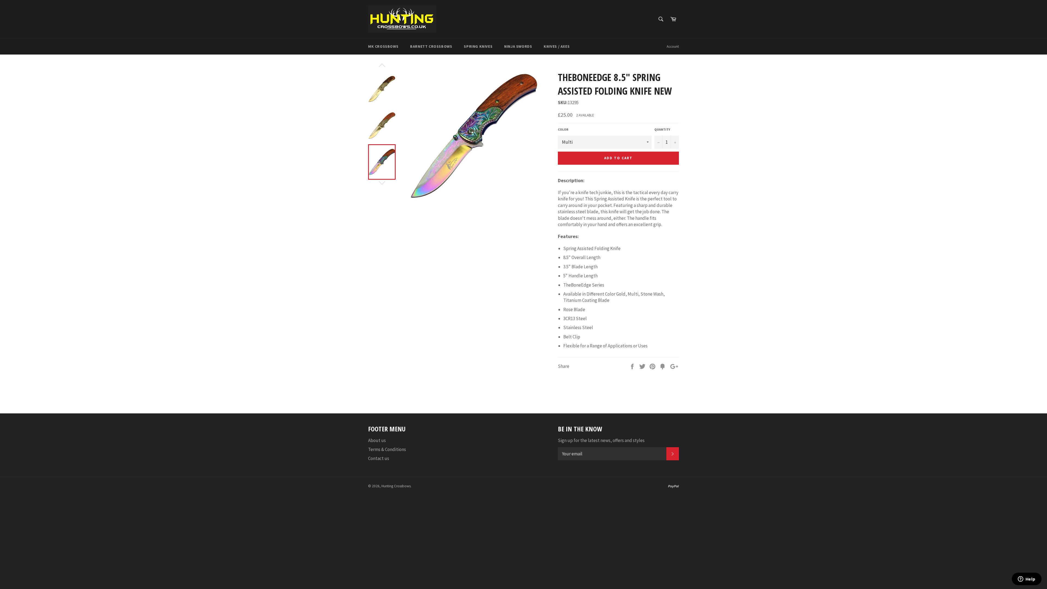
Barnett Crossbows (431, 46)
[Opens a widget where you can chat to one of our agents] (1027, 579)
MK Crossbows (383, 46)
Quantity (662, 129)
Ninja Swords (518, 46)
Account (673, 46)
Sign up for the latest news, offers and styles (601, 440)
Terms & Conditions (387, 449)
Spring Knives (478, 46)
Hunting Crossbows (396, 486)
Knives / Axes (557, 46)
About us (377, 440)
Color (563, 129)
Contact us (378, 458)
